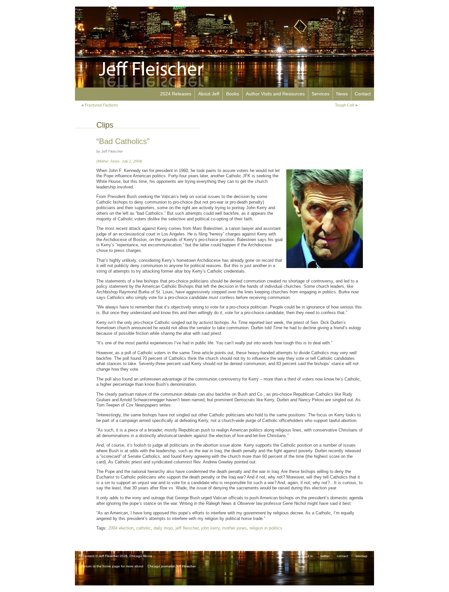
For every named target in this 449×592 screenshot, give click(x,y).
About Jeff (208, 93)
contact (342, 556)
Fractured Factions (101, 105)
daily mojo (163, 528)
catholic (143, 528)
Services (320, 93)
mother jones (234, 528)
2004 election (120, 528)
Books (232, 93)
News (342, 93)
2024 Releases (175, 93)
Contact (363, 93)
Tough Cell (344, 105)
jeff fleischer (187, 528)
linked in (306, 556)
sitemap (361, 556)
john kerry (210, 528)
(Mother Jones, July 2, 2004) (119, 161)
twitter (324, 556)
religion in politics (265, 528)
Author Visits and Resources (275, 93)
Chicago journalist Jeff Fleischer (172, 566)
